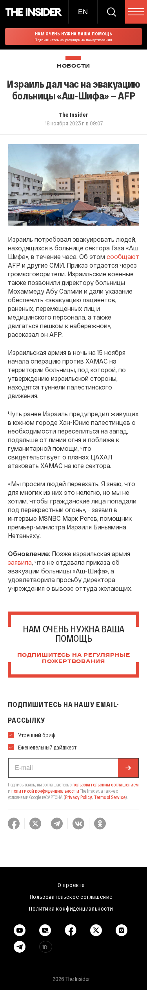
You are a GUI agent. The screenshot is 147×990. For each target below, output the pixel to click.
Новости (73, 66)
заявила (20, 562)
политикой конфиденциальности (45, 790)
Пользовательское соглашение (71, 896)
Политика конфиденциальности (71, 908)
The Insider (73, 114)
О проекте (71, 884)
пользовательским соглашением (106, 784)
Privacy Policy (78, 797)
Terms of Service (109, 797)
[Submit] (128, 768)
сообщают (123, 256)
